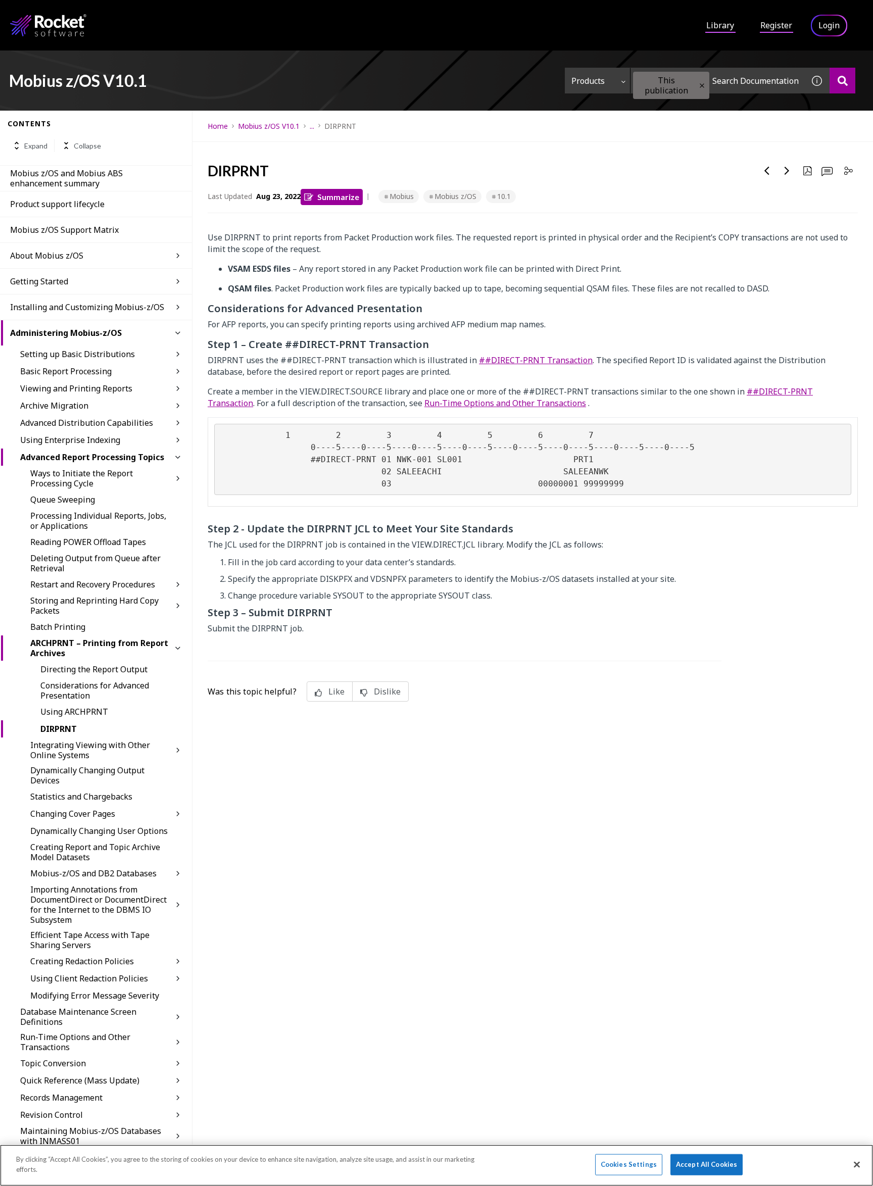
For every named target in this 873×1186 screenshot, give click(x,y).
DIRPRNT (58, 728)
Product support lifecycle (57, 204)
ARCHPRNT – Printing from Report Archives (99, 648)
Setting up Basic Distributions (77, 354)
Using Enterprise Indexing (70, 440)
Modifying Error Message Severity (94, 995)
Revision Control (51, 1114)
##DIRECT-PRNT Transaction (536, 360)
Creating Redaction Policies (82, 961)
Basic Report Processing (66, 371)
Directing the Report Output (94, 669)
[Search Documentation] (842, 80)
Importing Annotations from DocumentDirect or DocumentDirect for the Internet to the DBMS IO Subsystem (98, 904)
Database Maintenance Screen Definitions (78, 1017)
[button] (702, 85)
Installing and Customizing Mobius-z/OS (87, 307)
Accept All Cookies (706, 1164)
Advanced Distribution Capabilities (86, 422)
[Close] (857, 1164)
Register (776, 25)
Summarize (338, 197)
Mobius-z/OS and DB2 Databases (93, 873)
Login (829, 25)
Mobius (402, 196)
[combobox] (717, 80)
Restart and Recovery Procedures (92, 584)
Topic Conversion (53, 1063)
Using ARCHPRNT (74, 711)
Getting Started (39, 281)
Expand (35, 145)
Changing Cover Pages (72, 813)
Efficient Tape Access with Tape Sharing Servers (90, 940)
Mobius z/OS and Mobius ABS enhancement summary (66, 178)
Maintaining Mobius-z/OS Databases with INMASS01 (90, 1136)
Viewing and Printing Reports (76, 388)
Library (720, 25)
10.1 (504, 196)
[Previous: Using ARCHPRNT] (767, 171)
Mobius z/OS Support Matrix (64, 229)
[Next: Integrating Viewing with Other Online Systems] (787, 171)
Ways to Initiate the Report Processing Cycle (81, 478)
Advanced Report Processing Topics (92, 457)
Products (588, 80)
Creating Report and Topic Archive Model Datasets (95, 852)
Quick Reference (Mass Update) (79, 1080)
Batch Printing (57, 626)
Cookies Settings (629, 1164)
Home (218, 126)
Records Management (61, 1097)
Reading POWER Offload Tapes (88, 542)
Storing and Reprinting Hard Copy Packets (94, 606)
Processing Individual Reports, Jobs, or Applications (98, 521)
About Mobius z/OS (46, 255)
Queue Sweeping (62, 499)
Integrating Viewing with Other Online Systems (90, 750)
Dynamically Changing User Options (99, 830)
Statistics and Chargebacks (81, 796)
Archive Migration (54, 405)
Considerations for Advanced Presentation (94, 690)
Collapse (87, 145)
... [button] (312, 126)
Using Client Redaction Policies (89, 978)
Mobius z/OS (455, 196)
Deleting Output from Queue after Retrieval (95, 563)
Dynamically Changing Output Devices (87, 775)
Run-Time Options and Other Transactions (75, 1042)
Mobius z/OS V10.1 (269, 126)
